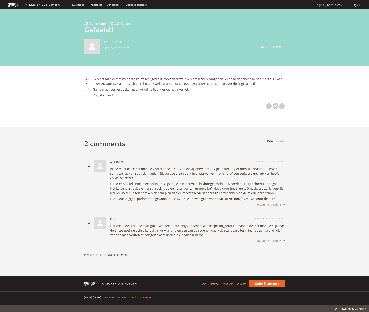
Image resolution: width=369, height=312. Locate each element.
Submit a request (136, 5)
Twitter (275, 106)
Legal (133, 297)
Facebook (269, 106)
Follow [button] (277, 47)
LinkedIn (282, 106)
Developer (113, 5)
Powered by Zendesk (352, 308)
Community (98, 23)
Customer (78, 5)
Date (270, 140)
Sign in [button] (357, 5)
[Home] (13, 5)
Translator (95, 5)
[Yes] (87, 80)
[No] (87, 89)
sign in (97, 255)
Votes (281, 140)
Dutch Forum (121, 23)
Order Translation (267, 283)
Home (203, 283)
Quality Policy (145, 297)
